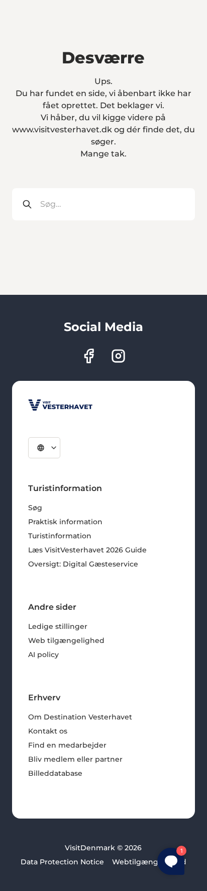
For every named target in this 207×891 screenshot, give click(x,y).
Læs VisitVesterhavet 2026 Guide (87, 549)
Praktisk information (65, 521)
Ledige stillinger (57, 626)
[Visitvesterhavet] (60, 405)
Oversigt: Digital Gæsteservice (83, 564)
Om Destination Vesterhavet (80, 716)
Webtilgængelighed (149, 861)
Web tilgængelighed (66, 640)
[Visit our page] (88, 356)
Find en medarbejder (67, 745)
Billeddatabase (55, 773)
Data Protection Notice (62, 861)
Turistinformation (59, 535)
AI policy (43, 654)
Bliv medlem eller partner (75, 759)
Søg (35, 507)
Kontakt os (47, 731)
